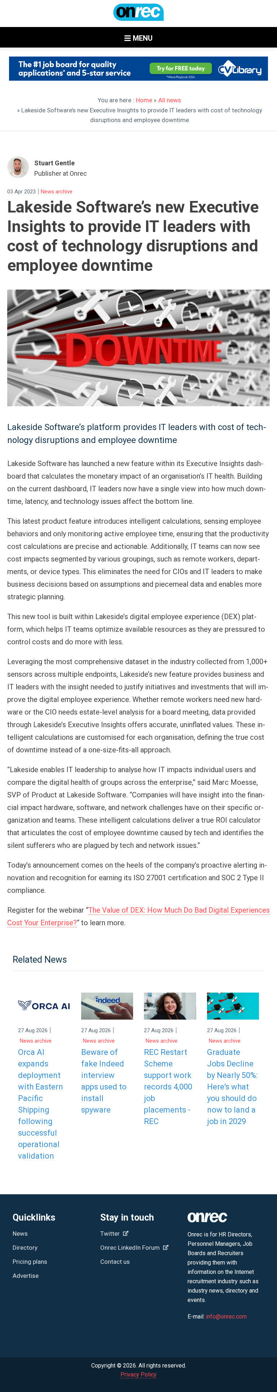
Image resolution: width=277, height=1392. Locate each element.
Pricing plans (30, 1261)
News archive (56, 191)
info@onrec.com (226, 1316)
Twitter (110, 1233)
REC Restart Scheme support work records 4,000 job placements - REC (168, 1087)
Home (144, 100)
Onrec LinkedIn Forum (130, 1247)
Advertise (26, 1275)
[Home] (138, 15)
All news (169, 100)
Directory (25, 1247)
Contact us (115, 1261)
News (20, 1233)
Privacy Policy (138, 1374)
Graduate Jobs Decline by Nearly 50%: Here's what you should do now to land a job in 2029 (232, 1087)
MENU (142, 38)
